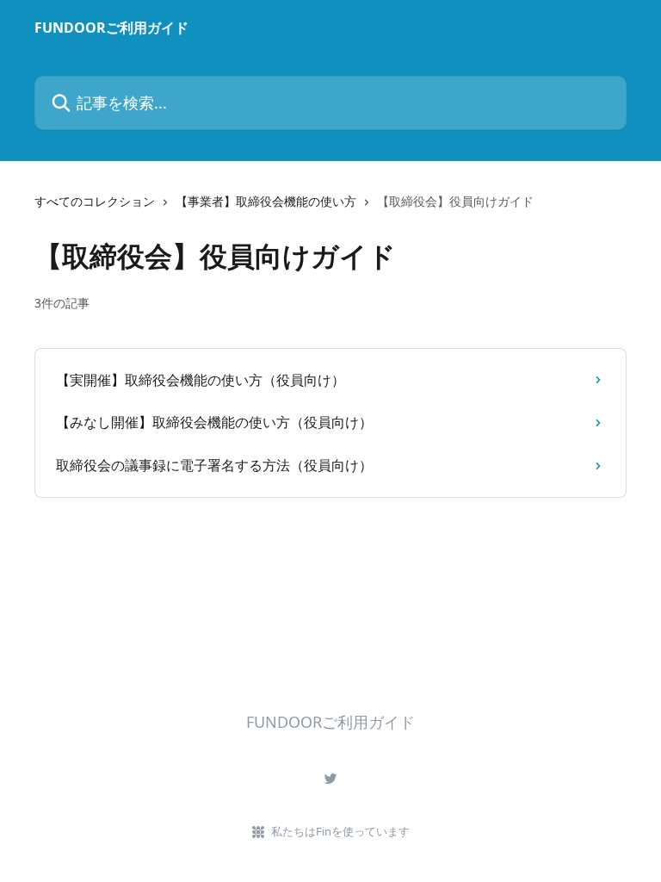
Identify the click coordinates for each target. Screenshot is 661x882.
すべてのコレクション (94, 201)
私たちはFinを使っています (340, 831)
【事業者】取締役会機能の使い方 (266, 201)
